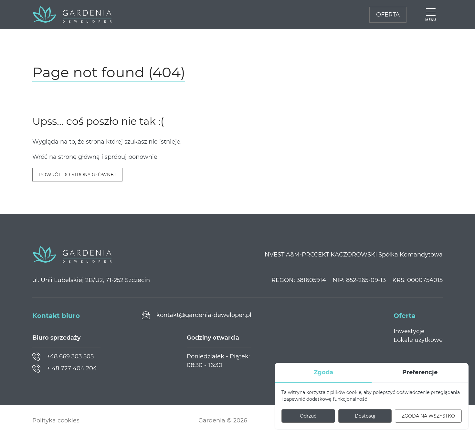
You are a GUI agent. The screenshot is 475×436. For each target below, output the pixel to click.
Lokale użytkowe (418, 339)
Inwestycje (409, 331)
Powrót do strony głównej (77, 175)
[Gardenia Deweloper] (71, 14)
